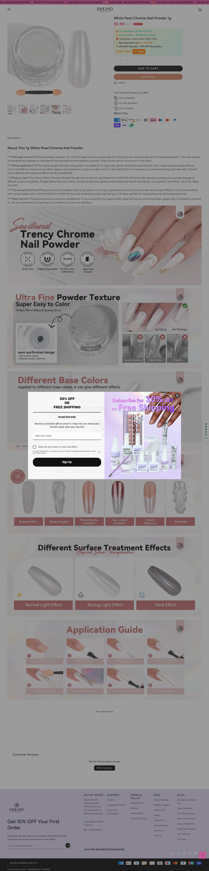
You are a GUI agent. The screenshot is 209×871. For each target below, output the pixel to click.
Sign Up (67, 462)
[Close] (177, 395)
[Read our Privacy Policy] (99, 452)
